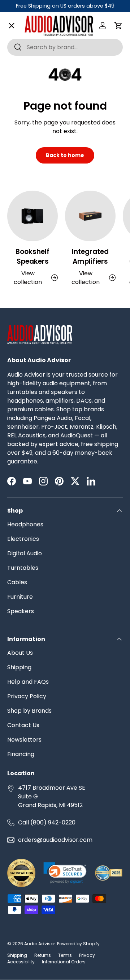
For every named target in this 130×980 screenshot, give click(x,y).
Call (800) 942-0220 (46, 822)
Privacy (87, 955)
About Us (20, 653)
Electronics (23, 539)
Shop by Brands (29, 711)
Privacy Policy (26, 696)
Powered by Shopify (78, 944)
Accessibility (21, 962)
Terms (65, 955)
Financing (20, 754)
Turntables (22, 568)
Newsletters (24, 739)
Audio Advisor (39, 944)
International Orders (64, 962)
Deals (21, 333)
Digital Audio (24, 553)
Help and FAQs (28, 682)
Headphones (25, 524)
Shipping (19, 667)
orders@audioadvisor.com (55, 840)
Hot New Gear (33, 359)
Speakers (20, 611)
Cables (17, 582)
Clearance (28, 307)
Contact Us (23, 725)
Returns (42, 955)
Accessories (30, 281)
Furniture (20, 597)
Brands (23, 48)
